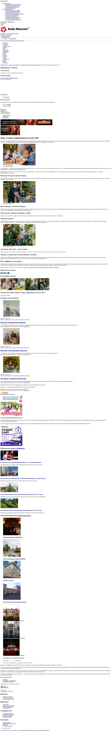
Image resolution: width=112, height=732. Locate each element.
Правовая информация (8, 706)
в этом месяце (21, 40)
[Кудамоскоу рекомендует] (11, 638)
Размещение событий (8, 713)
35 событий (22, 638)
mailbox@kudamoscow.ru (8, 699)
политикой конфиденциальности (41, 730)
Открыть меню (4, 22)
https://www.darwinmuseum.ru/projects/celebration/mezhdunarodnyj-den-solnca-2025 (41, 267)
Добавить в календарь (5, 113)
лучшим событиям (5, 36)
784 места (22, 620)
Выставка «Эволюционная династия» (14, 350)
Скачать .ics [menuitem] (5, 117)
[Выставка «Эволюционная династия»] (56, 336)
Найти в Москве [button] (4, 1)
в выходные (15, 40)
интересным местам (6, 35)
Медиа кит (5, 724)
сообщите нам (26, 390)
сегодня (7, 40)
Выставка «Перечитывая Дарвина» (13, 322)
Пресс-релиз (6, 704)
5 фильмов (22, 655)
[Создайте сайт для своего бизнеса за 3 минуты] (11, 445)
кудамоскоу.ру (4, 691)
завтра (11, 40)
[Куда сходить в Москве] (15, 32)
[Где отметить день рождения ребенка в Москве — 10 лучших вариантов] (9, 459)
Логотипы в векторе (7, 726)
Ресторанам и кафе (7, 717)
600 (26, 326)
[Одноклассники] (3, 273)
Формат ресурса (6, 708)
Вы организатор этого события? (8, 394)
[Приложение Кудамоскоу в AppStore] (4, 687)
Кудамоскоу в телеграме (8, 681)
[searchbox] (56, 25)
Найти (2, 24)
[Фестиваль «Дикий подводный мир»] (56, 364)
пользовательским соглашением (26, 730)
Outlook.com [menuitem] (5, 116)
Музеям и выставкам (7, 715)
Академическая (6, 97)
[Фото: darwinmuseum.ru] (7, 289)
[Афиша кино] (11, 655)
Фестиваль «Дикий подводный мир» (13, 378)
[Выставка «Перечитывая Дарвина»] (56, 308)
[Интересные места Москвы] (11, 620)
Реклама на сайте (7, 722)
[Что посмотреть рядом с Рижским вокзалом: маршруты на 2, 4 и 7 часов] (9, 507)
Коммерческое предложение (9, 723)
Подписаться (18, 660)
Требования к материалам (9, 714)
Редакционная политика (8, 705)
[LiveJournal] (8, 273)
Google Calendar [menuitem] (6, 115)
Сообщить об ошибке (8, 696)
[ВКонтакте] (1, 273)
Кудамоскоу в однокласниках (9, 680)
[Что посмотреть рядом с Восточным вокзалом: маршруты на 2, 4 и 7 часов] (9, 491)
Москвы (16, 33)
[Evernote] (7, 273)
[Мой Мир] (5, 273)
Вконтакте (5, 679)
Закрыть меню (11, 22)
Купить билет (4, 109)
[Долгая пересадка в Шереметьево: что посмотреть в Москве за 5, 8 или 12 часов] (9, 475)
